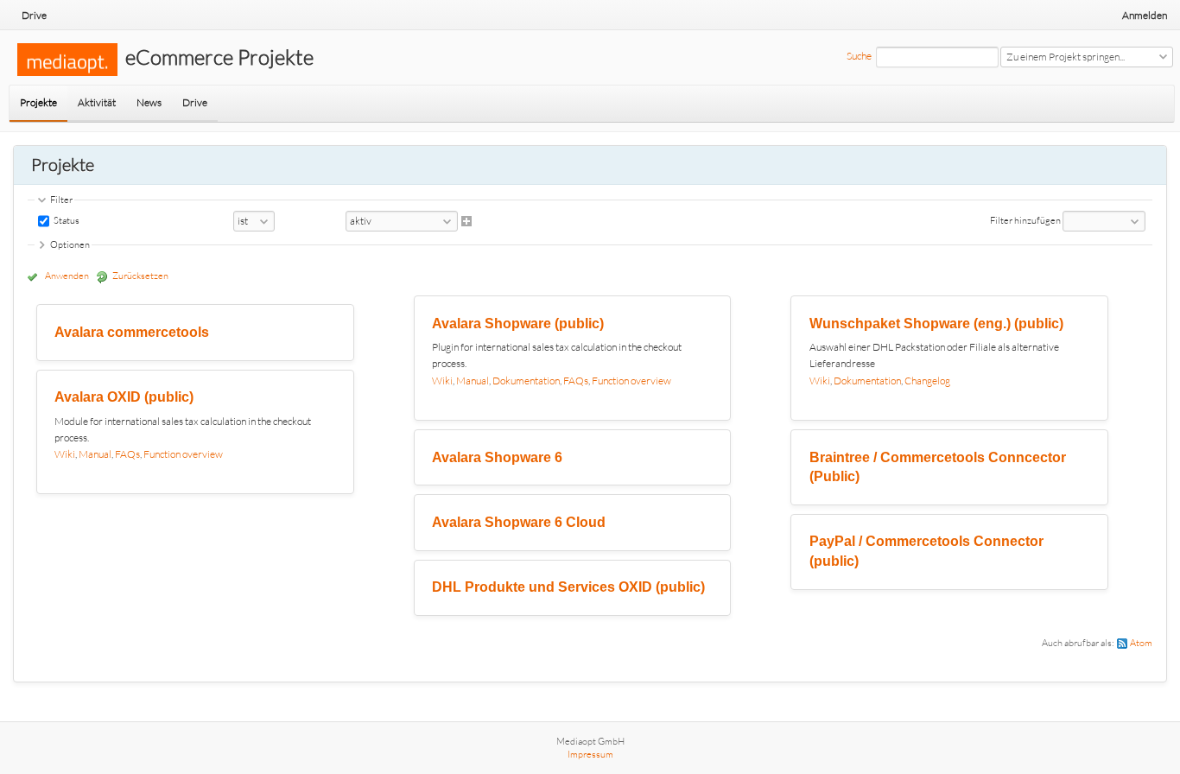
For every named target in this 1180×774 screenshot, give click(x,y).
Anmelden (1144, 15)
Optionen (70, 244)
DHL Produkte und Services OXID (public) (568, 587)
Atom (1141, 643)
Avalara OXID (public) (123, 397)
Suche (859, 55)
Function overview (183, 453)
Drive (34, 15)
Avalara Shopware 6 (497, 457)
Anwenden (67, 276)
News (149, 102)
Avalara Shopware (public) (518, 323)
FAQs (127, 453)
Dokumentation (526, 380)
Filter (61, 200)
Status (65, 220)
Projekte (38, 102)
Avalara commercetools (131, 332)
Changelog (927, 380)
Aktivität (97, 102)
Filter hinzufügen (1025, 220)
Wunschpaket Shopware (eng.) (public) (936, 323)
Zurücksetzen (140, 276)
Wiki (64, 453)
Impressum (590, 754)
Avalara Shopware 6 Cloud (519, 522)
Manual (95, 453)
